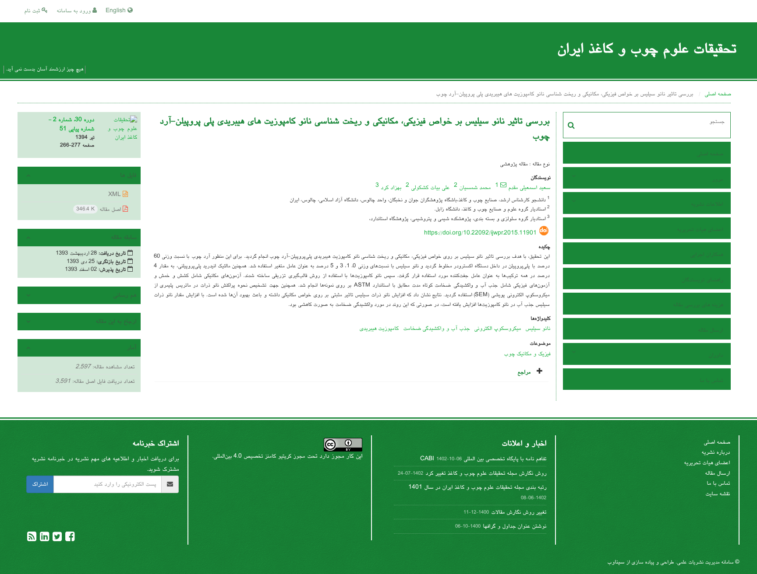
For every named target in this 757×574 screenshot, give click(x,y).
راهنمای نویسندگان (702, 280)
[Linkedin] (43, 539)
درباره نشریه (715, 452)
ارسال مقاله (710, 330)
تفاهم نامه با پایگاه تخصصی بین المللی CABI (483, 459)
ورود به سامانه (74, 11)
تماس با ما (711, 380)
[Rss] (31, 539)
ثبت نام (33, 11)
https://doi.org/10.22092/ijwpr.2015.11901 (480, 233)
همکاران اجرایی (706, 254)
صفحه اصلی (717, 94)
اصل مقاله (99, 209)
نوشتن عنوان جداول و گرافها (514, 526)
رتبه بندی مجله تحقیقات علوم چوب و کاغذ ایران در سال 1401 (477, 487)
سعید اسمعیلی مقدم (529, 187)
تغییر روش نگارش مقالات (518, 512)
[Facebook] (69, 539)
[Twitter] (56, 539)
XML (115, 194)
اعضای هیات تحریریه (700, 229)
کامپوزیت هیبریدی (379, 328)
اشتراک (40, 484)
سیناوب (615, 562)
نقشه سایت (717, 494)
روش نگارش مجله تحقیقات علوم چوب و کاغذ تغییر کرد (485, 473)
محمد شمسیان (475, 187)
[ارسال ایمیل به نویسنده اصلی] (503, 185)
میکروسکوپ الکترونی (497, 328)
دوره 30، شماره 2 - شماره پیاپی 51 (71, 124)
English (116, 11)
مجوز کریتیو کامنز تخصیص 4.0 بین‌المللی (259, 456)
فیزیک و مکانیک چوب (527, 354)
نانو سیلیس (537, 328)
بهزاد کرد (391, 187)
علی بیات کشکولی (430, 187)
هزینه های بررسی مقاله (698, 305)
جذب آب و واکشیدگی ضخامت (436, 328)
